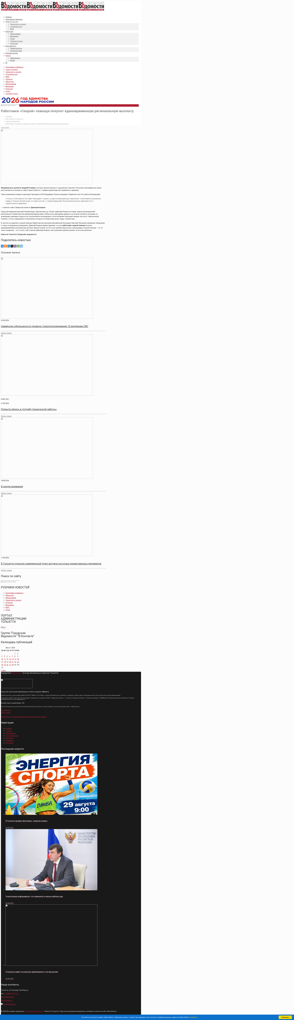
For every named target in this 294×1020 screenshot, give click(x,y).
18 (5, 662)
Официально (11, 733)
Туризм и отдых (12, 94)
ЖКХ (7, 77)
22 (15, 662)
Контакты (9, 743)
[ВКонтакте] (2, 246)
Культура (9, 89)
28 (13, 665)
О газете (9, 731)
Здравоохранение (13, 121)
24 (2, 665)
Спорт (8, 91)
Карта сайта (5, 713)
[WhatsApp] (18, 246)
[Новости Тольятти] (52, 10)
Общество (10, 82)
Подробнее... (194, 1017)
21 (13, 662)
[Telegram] (21, 246)
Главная (9, 116)
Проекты (9, 79)
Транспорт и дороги (13, 72)
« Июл (3, 670)
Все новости (6, 710)
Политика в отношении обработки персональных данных (24, 717)
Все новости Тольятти (14, 119)
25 (5, 665)
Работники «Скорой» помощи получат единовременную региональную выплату (37, 124)
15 (15, 659)
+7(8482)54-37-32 (11, 994)
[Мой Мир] (8, 246)
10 (2, 659)
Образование (11, 84)
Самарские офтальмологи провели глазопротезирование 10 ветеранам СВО (44, 326)
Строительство (11, 74)
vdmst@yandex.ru (7, 997)
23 (18, 662)
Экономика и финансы (14, 67)
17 (2, 662)
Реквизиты (10, 741)
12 (7, 659)
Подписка (9, 738)
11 (5, 659)
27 (10, 665)
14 (13, 659)
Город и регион (12, 70)
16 (18, 659)
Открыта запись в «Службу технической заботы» (29, 409)
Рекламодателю (12, 736)
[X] (12, 246)
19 (7, 662)
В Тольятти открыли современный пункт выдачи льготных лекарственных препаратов (51, 563)
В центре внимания (12, 486)
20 (10, 662)
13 (10, 659)
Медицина (10, 86)
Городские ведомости (34, 1011)
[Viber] (15, 246)
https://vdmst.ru (7, 1000)
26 (7, 665)
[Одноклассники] (5, 246)
